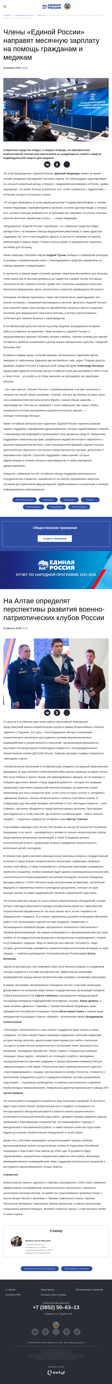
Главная (7, 15)
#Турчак (90, 500)
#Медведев (69, 500)
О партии (10, 1289)
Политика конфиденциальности (56, 1352)
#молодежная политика (77, 1268)
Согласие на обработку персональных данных (56, 1358)
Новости (41, 15)
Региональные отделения (89, 1289)
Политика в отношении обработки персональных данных (56, 1355)
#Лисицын (48, 500)
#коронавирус (34, 507)
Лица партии (47, 1289)
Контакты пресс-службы (53, 1294)
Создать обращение (54, 538)
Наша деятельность (24, 15)
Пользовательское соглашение (56, 1350)
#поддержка (56, 507)
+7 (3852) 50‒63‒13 (56, 1307)
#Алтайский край (24, 500)
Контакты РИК (13, 1294)
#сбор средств (79, 507)
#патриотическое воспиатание (39, 1268)
